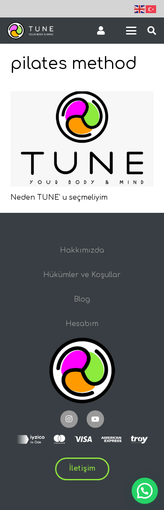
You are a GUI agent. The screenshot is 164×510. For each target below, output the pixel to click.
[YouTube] (95, 419)
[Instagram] (69, 419)
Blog (82, 299)
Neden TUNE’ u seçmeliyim (59, 197)
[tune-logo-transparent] (30, 30)
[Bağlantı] (101, 30)
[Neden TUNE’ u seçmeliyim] (82, 139)
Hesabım (82, 324)
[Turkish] (151, 9)
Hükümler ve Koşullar (82, 275)
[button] (131, 30)
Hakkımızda (82, 250)
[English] (140, 9)
